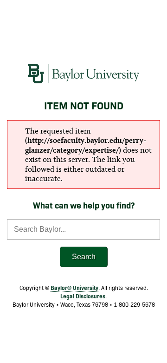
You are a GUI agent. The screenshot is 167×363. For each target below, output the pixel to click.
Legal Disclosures (82, 296)
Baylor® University (74, 287)
